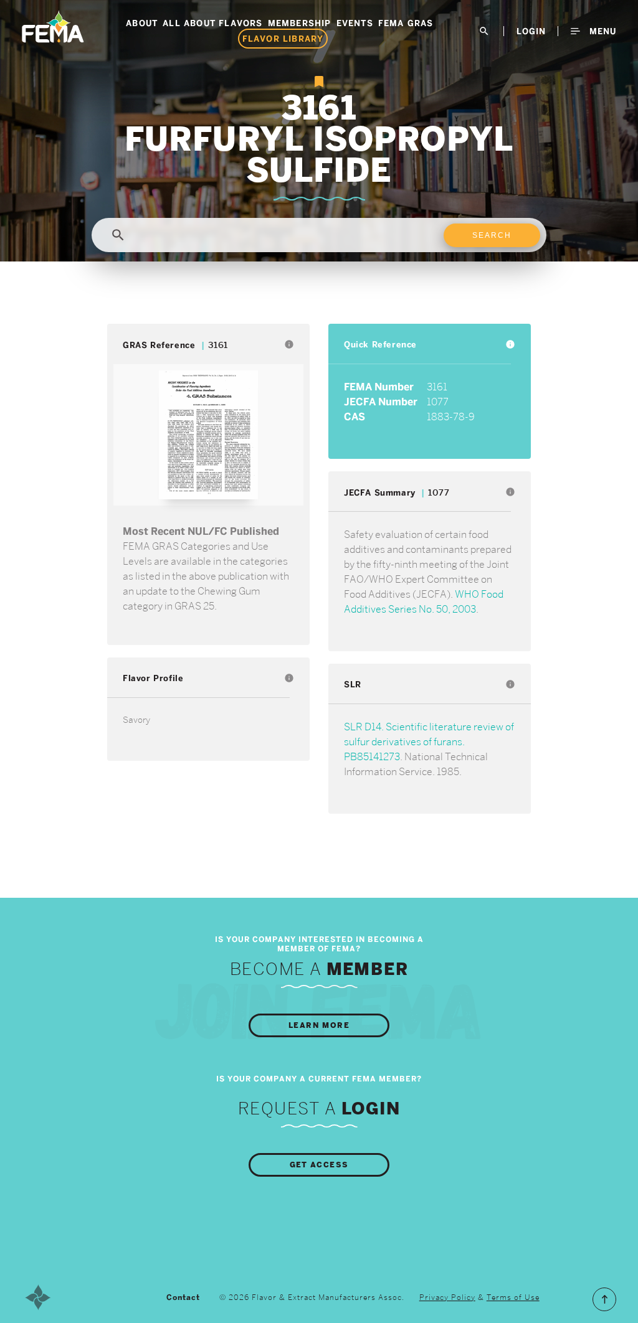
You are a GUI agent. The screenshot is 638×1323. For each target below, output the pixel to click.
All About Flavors (212, 23)
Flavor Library (283, 38)
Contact (183, 1297)
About (142, 23)
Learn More (319, 1025)
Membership (299, 23)
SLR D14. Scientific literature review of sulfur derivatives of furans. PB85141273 (429, 741)
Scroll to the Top (604, 1299)
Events (354, 23)
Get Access (319, 1165)
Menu (601, 31)
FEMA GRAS (406, 23)
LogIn (531, 31)
